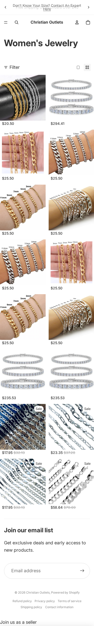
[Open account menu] (76, 22)
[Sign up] (82, 571)
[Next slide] (88, 7)
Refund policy (22, 601)
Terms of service (69, 601)
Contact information (59, 607)
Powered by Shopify (65, 592)
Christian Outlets (38, 592)
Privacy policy (45, 601)
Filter (15, 67)
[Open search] (16, 22)
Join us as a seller (18, 622)
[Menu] (6, 22)
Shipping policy (31, 607)
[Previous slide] (5, 7)
